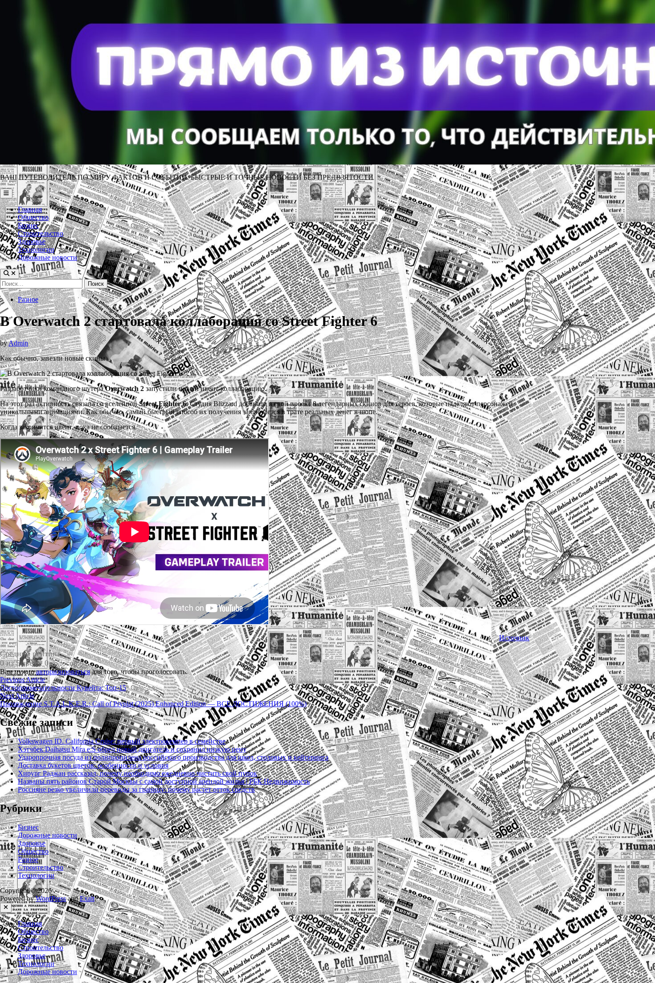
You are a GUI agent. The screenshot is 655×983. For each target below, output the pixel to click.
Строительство (40, 233)
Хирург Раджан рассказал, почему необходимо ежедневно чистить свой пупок (137, 773)
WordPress (51, 898)
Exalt (87, 898)
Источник (514, 638)
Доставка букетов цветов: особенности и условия (93, 765)
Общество (33, 217)
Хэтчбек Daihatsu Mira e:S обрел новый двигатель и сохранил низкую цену (132, 749)
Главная (30, 209)
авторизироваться (63, 671)
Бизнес (28, 225)
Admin (18, 343)
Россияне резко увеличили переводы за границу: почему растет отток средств (136, 789)
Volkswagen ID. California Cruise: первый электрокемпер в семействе (121, 741)
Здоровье (31, 241)
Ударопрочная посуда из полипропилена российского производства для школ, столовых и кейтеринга (173, 757)
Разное (28, 299)
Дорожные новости (47, 257)
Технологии (36, 249)
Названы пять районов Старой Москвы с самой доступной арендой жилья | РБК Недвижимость (164, 781)
